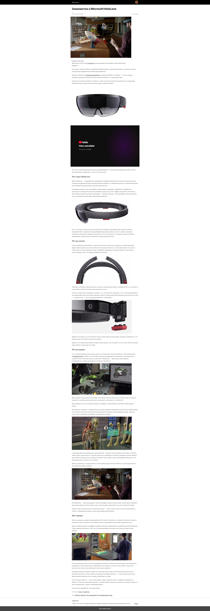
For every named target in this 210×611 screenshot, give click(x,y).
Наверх (136, 603)
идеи (92, 526)
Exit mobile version (105, 608)
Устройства (86, 592)
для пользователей (91, 595)
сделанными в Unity (77, 356)
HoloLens (77, 595)
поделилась (91, 63)
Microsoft (83, 595)
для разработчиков (103, 595)
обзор (110, 595)
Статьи (80, 592)
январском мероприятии (93, 75)
